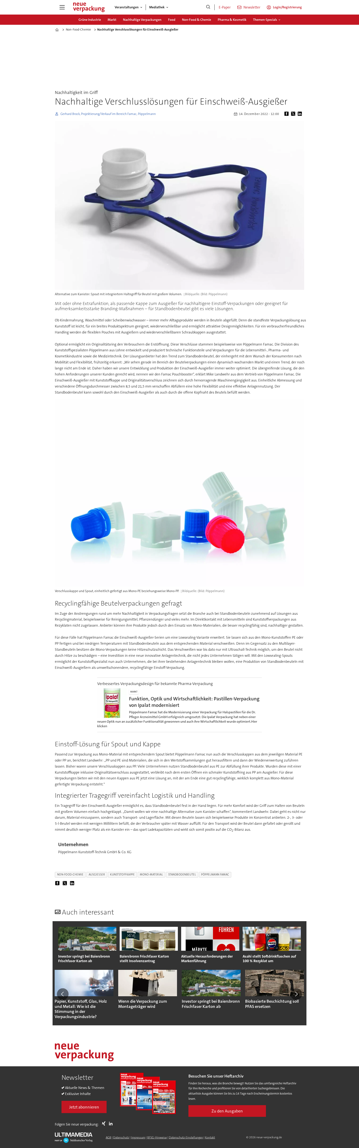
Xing (105, 1123)
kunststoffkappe (122, 874)
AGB (108, 1137)
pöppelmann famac (215, 874)
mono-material (151, 874)
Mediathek (157, 7)
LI (112, 1123)
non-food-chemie (70, 874)
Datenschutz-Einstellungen (186, 1137)
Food (171, 19)
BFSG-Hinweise (157, 1137)
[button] (63, 994)
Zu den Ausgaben (227, 1111)
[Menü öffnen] (62, 7)
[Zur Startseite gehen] (88, 7)
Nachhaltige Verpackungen (142, 19)
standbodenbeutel (182, 874)
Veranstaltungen (127, 7)
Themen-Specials (265, 19)
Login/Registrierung (287, 7)
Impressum (138, 1137)
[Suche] (208, 7)
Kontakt (210, 1137)
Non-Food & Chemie (196, 19)
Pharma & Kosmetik (232, 19)
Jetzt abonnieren (84, 1107)
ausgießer (97, 874)
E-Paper (225, 7)
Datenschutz (121, 1137)
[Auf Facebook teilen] (287, 114)
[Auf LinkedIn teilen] (301, 114)
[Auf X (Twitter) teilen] (294, 114)
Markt (112, 19)
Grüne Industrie (90, 19)
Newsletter (251, 7)
